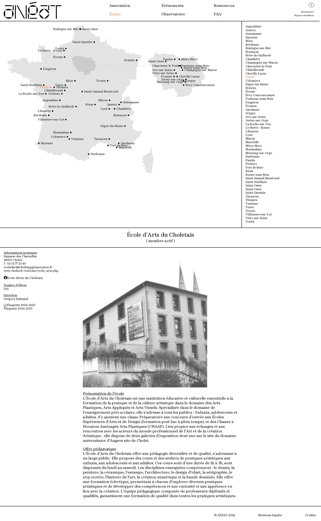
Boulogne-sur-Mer (258, 48)
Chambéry (253, 59)
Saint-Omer (254, 185)
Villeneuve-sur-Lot (259, 214)
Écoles (115, 14)
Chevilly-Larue (256, 73)
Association (119, 6)
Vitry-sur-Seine (256, 218)
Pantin (250, 160)
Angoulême (253, 26)
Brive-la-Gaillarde (258, 55)
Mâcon (250, 139)
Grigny (250, 113)
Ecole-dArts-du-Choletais (25, 278)
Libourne (252, 131)
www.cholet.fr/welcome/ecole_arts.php (31, 271)
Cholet (250, 77)
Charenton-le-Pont (259, 66)
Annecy (251, 30)
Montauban (253, 149)
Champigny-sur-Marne (262, 63)
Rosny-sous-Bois (257, 175)
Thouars (251, 200)
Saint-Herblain (256, 182)
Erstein (251, 88)
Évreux (250, 91)
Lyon (249, 135)
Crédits (310, 515)
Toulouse (252, 204)
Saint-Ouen (253, 189)
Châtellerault (255, 70)
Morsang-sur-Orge (259, 153)
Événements (172, 6)
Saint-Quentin (255, 193)
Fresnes (251, 106)
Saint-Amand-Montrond (262, 178)
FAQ (217, 14)
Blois (249, 41)
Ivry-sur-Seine (256, 117)
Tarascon (252, 196)
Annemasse (254, 34)
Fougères (252, 102)
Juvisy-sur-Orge (257, 120)
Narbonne (253, 157)
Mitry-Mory (254, 146)
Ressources (224, 6)
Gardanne (253, 110)
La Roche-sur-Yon (258, 124)
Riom (249, 171)
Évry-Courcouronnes (260, 95)
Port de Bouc (254, 167)
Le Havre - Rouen (258, 128)
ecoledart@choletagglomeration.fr (28, 267)
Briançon (252, 52)
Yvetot (250, 222)
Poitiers (251, 164)
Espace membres (304, 15)
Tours (250, 207)
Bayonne (251, 37)
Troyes (250, 211)
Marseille (252, 142)
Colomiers (253, 81)
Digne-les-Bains (257, 84)
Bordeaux (252, 45)
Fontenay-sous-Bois (259, 99)
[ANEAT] (32, 18)
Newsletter (307, 12)
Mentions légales (270, 515)
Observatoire (173, 14)
